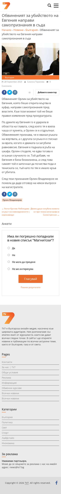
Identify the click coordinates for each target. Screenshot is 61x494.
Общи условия (10, 372)
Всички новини (10, 393)
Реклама (6, 377)
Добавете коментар (47, 92)
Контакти (7, 362)
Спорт (5, 432)
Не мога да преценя (23, 262)
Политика (7, 422)
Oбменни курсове (12, 388)
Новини (18, 30)
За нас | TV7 (8, 367)
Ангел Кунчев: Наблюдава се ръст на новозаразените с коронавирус (16, 211)
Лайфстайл (8, 438)
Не (13, 255)
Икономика (8, 443)
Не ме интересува (22, 269)
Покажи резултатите (31, 287)
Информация (9, 382)
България (32, 30)
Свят (4, 427)
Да (13, 248)
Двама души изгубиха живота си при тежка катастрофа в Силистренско (45, 211)
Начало (6, 30)
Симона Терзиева (36, 81)
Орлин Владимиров (12, 200)
